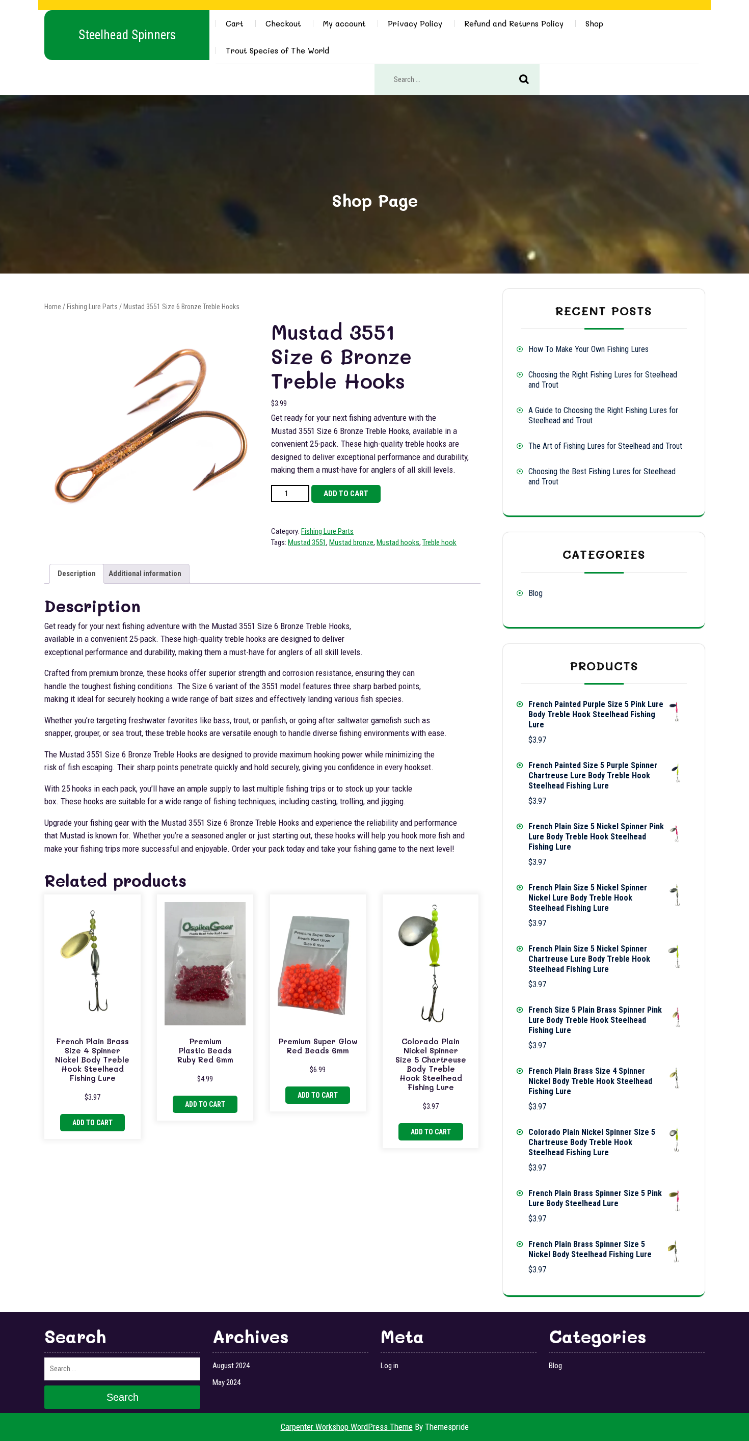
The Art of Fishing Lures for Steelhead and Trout (605, 446)
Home (52, 307)
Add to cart (346, 493)
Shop (594, 23)
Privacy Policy (415, 23)
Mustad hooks (398, 542)
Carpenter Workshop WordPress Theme (347, 1427)
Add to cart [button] (92, 1123)
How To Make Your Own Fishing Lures (588, 349)
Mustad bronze (351, 542)
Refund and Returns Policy (514, 23)
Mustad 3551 (307, 542)
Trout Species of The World (277, 50)
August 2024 (231, 1365)
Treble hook (439, 542)
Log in (389, 1365)
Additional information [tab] (145, 573)
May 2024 (226, 1382)
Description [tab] (77, 573)
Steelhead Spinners (127, 35)
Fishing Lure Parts (92, 307)
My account (344, 23)
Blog (535, 593)
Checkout (283, 23)
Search (529, 80)
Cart (235, 23)
